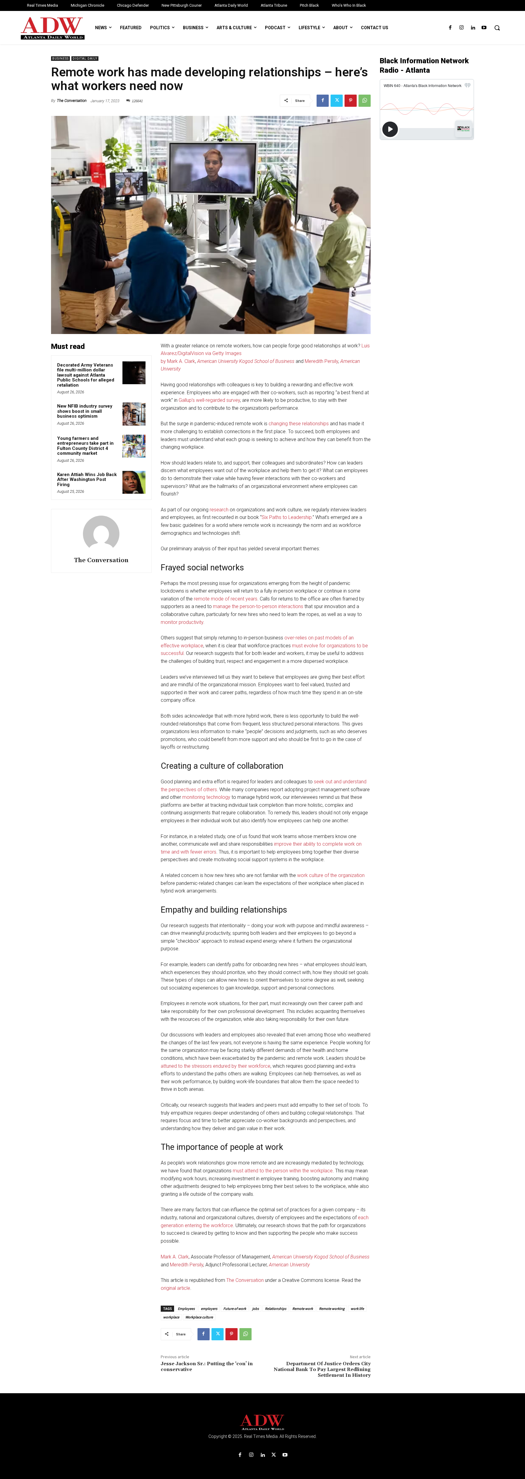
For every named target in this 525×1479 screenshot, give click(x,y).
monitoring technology (206, 797)
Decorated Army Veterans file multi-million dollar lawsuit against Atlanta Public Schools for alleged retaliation (85, 375)
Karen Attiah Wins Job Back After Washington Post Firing (87, 479)
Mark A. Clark (175, 1257)
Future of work (234, 1308)
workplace (171, 1317)
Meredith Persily (321, 361)
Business (60, 58)
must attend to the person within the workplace (283, 1171)
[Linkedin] (473, 28)
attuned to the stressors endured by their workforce (215, 1066)
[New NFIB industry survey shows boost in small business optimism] (134, 414)
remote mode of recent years (225, 599)
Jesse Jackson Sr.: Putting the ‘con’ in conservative (207, 1367)
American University (289, 1265)
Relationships (275, 1308)
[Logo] (262, 1423)
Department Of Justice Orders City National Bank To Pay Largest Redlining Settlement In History (322, 1369)
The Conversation (72, 100)
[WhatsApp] (365, 101)
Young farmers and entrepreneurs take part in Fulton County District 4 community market (85, 446)
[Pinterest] (351, 101)
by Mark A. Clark (178, 361)
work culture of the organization (331, 875)
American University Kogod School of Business (245, 361)
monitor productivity (182, 622)
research (219, 510)
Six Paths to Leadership (287, 517)
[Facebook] (450, 28)
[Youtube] (484, 28)
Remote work (302, 1308)
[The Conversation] (101, 534)
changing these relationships (299, 423)
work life (357, 1308)
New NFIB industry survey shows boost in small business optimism (84, 411)
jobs (255, 1308)
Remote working (332, 1308)
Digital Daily (85, 58)
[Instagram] (461, 28)
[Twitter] (337, 101)
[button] (497, 27)
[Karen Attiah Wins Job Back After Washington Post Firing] (134, 482)
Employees (186, 1308)
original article (175, 1288)
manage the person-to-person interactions (258, 606)
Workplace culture (199, 1317)
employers (209, 1308)
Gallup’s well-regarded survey (209, 400)
